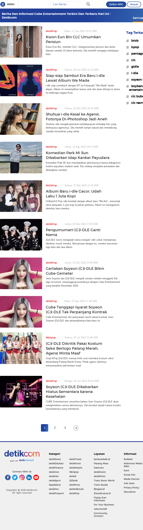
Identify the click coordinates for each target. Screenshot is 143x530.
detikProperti (56, 493)
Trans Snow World (104, 480)
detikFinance (56, 467)
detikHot (54, 476)
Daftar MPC (116, 4)
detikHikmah (76, 489)
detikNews (55, 459)
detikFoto (74, 484)
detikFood (75, 463)
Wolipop (74, 472)
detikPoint (99, 476)
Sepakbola (55, 484)
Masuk (134, 4)
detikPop (74, 493)
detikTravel (75, 459)
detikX (72, 476)
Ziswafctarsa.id (102, 493)
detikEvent (100, 472)
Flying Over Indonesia (100, 499)
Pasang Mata (101, 463)
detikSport (55, 480)
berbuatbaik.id (102, 459)
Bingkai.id (99, 489)
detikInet (54, 472)
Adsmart (99, 467)
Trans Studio (101, 484)
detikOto (54, 489)
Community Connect (100, 514)
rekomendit (100, 509)
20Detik (73, 480)
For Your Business (104, 504)
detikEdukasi (56, 463)
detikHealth (75, 467)
